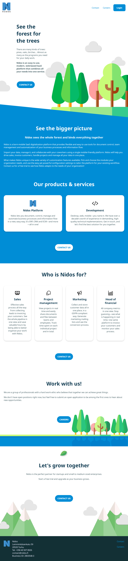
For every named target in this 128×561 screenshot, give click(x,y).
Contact (95, 7)
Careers (106, 7)
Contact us (25, 84)
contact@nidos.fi (20, 552)
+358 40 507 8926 (24, 550)
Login (119, 7)
